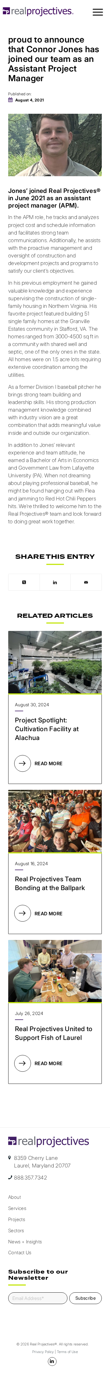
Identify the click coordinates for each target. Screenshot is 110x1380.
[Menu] (97, 11)
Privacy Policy (43, 1352)
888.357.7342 (30, 1177)
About (14, 1197)
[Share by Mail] (86, 582)
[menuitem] (97, 11)
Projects (16, 1219)
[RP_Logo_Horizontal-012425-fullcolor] (39, 11)
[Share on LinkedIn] (55, 582)
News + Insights (25, 1242)
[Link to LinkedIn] (52, 1361)
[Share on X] (24, 582)
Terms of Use (67, 1352)
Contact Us (19, 1252)
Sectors (16, 1230)
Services (17, 1208)
